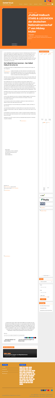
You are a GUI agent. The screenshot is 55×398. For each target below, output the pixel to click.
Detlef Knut (8, 3)
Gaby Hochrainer (31, 34)
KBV (33, 372)
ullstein (32, 382)
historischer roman (29, 372)
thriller (26, 382)
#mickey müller (30, 37)
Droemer (30, 367)
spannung (21, 382)
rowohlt (28, 380)
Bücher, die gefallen (15, 188)
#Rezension (50, 37)
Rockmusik (21, 380)
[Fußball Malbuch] (7, 71)
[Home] (18, 4)
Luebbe (21, 375)
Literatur (35, 12)
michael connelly (31, 375)
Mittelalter (21, 377)
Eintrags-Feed (4, 369)
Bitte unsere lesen (44, 296)
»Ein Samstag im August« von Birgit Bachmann (16, 354)
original (32, 377)
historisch (24, 372)
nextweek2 (9, 353)
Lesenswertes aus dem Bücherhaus (46, 310)
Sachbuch (31, 380)
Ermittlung (21, 370)
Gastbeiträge (31, 12)
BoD (24, 367)
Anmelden (4, 367)
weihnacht (21, 384)
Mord (24, 377)
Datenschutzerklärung (43, 296)
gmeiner (30, 370)
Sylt (24, 382)
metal (27, 375)
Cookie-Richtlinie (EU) (42, 394)
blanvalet (21, 367)
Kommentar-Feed (5, 371)
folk (27, 370)
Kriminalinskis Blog (43, 308)
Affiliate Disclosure (36, 394)
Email (41, 290)
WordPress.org (4, 373)
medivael (24, 375)
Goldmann (33, 370)
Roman (25, 380)
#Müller (35, 37)
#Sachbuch (30, 38)
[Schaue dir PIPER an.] (42, 203)
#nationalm (38, 37)
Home (32, 394)
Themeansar (18, 395)
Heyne (21, 372)
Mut (29, 377)
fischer (24, 370)
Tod (29, 382)
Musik (27, 377)
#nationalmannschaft (44, 37)
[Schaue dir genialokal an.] (42, 195)
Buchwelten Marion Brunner (45, 305)
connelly (27, 367)
